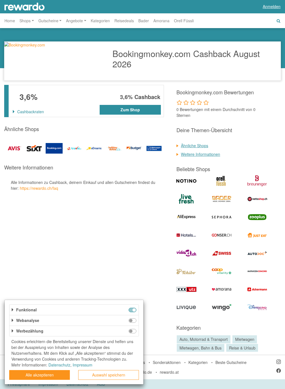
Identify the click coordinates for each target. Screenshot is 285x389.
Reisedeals (124, 20)
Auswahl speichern (108, 375)
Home (9, 20)
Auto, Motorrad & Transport (204, 339)
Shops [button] (25, 20)
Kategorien (100, 20)
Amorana (161, 20)
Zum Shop (130, 109)
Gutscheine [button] (48, 20)
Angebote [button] (74, 20)
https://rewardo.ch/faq (39, 188)
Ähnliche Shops (194, 145)
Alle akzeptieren (40, 375)
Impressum (82, 365)
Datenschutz (59, 365)
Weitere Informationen (200, 154)
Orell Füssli (184, 20)
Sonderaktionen (167, 362)
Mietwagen (244, 339)
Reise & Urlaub (242, 348)
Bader (143, 20)
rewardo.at (169, 372)
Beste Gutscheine (231, 362)
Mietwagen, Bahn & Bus (201, 348)
